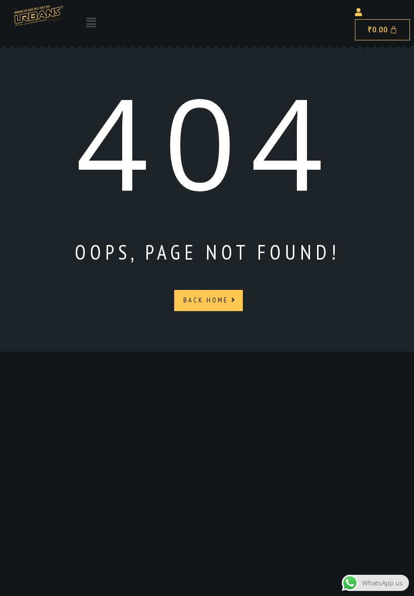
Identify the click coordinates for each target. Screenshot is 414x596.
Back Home (207, 300)
